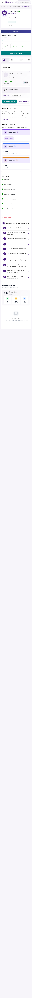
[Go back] (2, 2)
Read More (5, 119)
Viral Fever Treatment (9, 194)
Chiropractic (7, 179)
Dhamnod (9, 6)
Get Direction (23, 101)
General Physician (17, 6)
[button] (16, 228)
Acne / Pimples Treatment (10, 209)
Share (12, 25)
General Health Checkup (10, 199)
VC (6, 75)
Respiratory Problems (9, 189)
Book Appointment (16, 53)
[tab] (6, 60)
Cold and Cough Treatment (11, 204)
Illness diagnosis (8, 184)
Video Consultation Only (15, 73)
